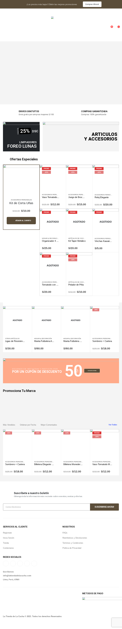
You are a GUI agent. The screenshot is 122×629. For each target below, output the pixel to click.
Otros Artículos (12, 338)
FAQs (64, 533)
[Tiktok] (13, 563)
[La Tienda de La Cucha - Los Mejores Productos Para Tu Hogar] (61, 28)
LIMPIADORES (28, 142)
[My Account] (5, 12)
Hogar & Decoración (51, 238)
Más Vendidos (9, 425)
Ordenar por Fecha (28, 425)
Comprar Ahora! (92, 4)
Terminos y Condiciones (72, 543)
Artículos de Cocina (77, 238)
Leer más (61, 213)
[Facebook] (20, 563)
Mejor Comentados (49, 425)
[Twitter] (34, 563)
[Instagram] (6, 563)
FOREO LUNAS (22, 146)
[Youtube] (27, 563)
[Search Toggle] (116, 12)
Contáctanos (8, 548)
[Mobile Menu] (5, 28)
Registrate (7, 533)
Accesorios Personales (21, 200)
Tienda (6, 543)
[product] (21, 183)
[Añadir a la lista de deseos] (62, 195)
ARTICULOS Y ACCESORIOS (100, 136)
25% (25, 131)
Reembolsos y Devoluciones (74, 538)
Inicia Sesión (8, 538)
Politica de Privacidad (71, 548)
